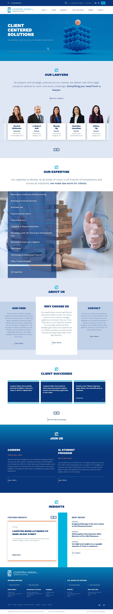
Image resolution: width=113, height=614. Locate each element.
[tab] (32, 194)
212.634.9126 (74, 585)
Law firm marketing (91, 611)
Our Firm (19, 308)
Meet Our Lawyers (56, 98)
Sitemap (50, 611)
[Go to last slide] (55, 149)
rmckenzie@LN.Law (16, 135)
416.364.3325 (76, 133)
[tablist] (56, 234)
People (54, 10)
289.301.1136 (17, 133)
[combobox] (29, 49)
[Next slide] (58, 149)
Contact (88, 3)
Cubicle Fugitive (101, 611)
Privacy (62, 611)
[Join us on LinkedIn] (95, 3)
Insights (90, 10)
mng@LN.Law (56, 135)
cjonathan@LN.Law (76, 135)
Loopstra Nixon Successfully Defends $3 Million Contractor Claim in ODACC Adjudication (21, 388)
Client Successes (78, 10)
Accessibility (57, 611)
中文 (103, 3)
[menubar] (73, 10)
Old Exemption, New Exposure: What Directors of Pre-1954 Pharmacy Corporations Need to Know (86, 536)
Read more (16, 555)
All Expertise (16, 272)
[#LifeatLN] (98, 3)
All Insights (76, 553)
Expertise (63, 10)
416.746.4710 (14, 585)
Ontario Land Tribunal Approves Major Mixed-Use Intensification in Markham (89, 388)
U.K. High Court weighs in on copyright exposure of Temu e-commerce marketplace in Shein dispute (87, 546)
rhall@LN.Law (36, 135)
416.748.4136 (56, 133)
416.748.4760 (37, 133)
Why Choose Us (56, 306)
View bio (17, 119)
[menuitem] (44, 10)
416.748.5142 (96, 133)
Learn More (19, 343)
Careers (100, 10)
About (44, 10)
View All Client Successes (56, 420)
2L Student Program (77, 3)
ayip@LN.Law (96, 135)
